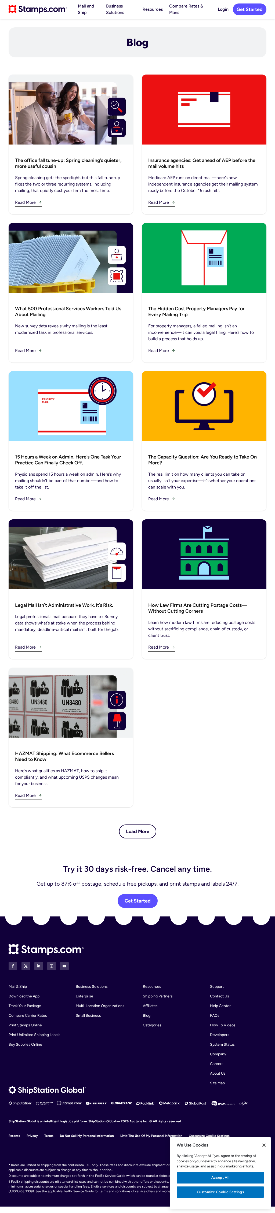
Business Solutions (115, 9)
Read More (25, 202)
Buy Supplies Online (25, 1044)
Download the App (24, 996)
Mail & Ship (18, 986)
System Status (222, 1044)
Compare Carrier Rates (28, 1015)
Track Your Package (25, 1006)
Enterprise (84, 996)
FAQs (214, 1015)
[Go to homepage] (38, 9)
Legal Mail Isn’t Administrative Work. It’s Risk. (64, 605)
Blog (146, 1015)
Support (217, 986)
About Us (218, 1073)
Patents (14, 1136)
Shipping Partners (158, 996)
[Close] (264, 1145)
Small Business (88, 1015)
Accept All (220, 1177)
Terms (48, 1136)
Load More (137, 831)
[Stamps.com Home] (46, 949)
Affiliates (150, 1006)
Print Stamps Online (25, 1025)
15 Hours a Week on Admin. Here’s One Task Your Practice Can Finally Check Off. (68, 460)
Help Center (220, 1006)
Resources (153, 9)
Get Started (250, 9)
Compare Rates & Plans (186, 9)
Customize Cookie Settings (209, 1136)
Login (223, 9)
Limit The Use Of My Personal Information (151, 1136)
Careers (216, 1064)
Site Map (217, 1083)
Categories (152, 1025)
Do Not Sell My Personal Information (87, 1136)
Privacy (32, 1136)
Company (218, 1054)
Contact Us (219, 996)
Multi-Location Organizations (100, 1006)
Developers (219, 1035)
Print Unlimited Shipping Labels (34, 1035)
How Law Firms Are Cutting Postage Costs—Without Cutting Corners (197, 608)
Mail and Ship (86, 9)
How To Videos (223, 1025)
